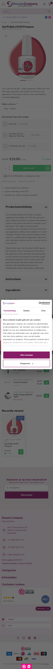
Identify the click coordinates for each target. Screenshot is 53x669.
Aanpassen (25, 363)
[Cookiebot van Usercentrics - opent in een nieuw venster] (39, 303)
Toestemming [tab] (9, 310)
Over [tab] (43, 310)
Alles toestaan (26, 355)
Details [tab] (26, 310)
